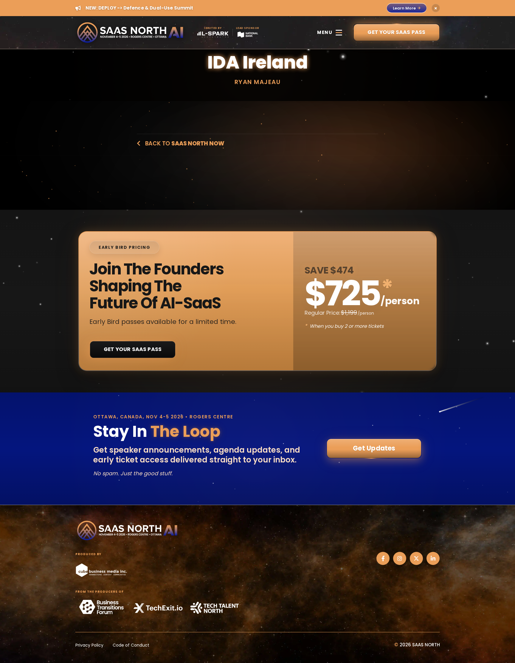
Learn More (404, 8)
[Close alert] (436, 8)
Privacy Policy (89, 645)
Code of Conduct (131, 645)
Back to (184, 143)
